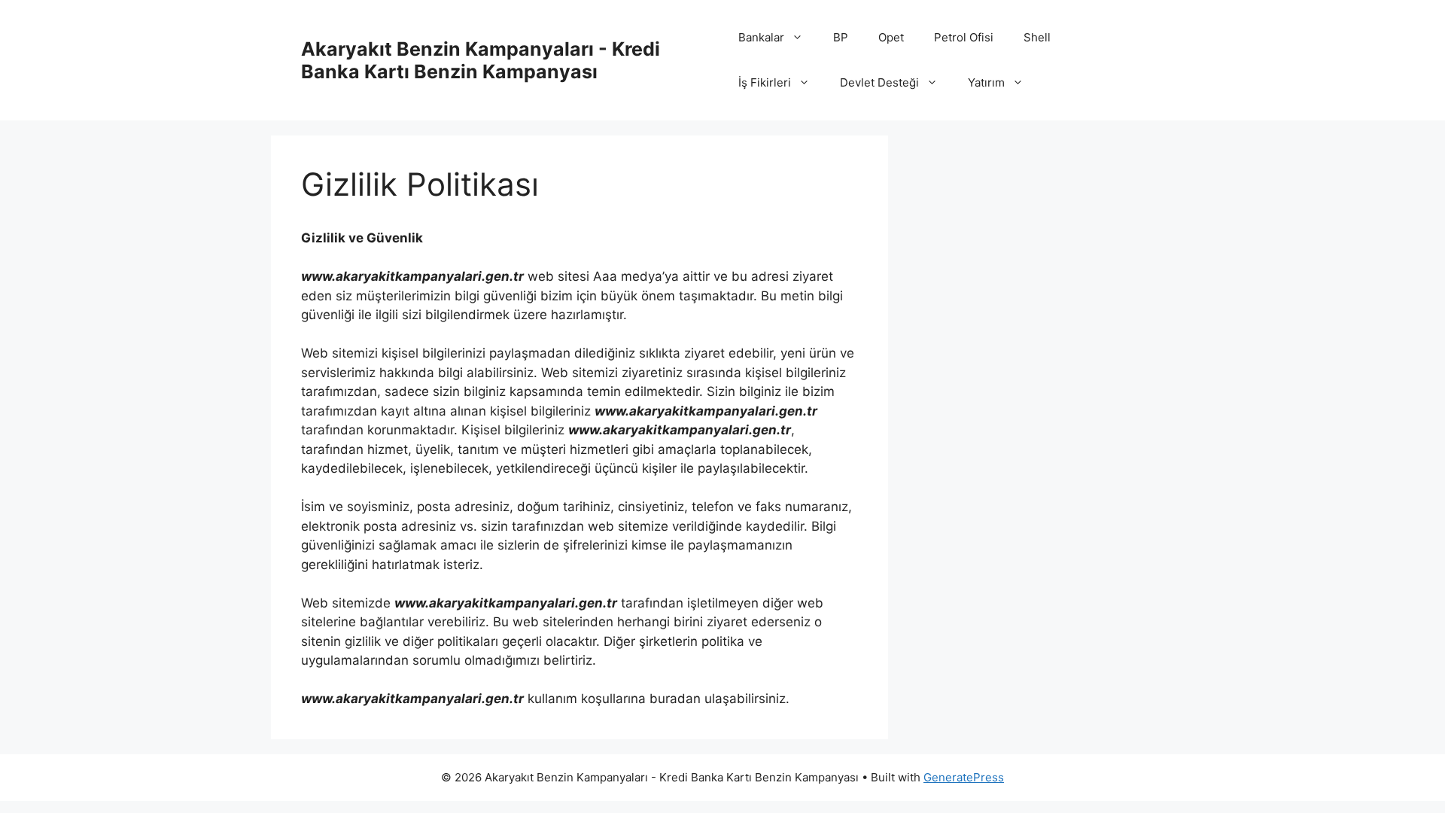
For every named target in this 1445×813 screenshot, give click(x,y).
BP (840, 37)
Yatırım (986, 82)
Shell (1037, 37)
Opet (891, 37)
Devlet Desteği (879, 82)
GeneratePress (963, 777)
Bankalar (761, 37)
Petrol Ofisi (963, 37)
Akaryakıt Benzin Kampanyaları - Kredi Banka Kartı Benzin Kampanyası (480, 60)
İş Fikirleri (764, 82)
